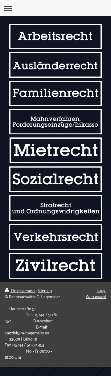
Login (101, 290)
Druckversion (22, 291)
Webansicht (96, 296)
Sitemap (45, 291)
